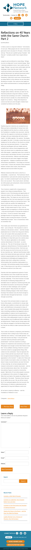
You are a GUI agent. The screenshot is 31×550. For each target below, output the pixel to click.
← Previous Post (7, 407)
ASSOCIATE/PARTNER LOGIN (15, 545)
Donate (17, 18)
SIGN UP (8, 537)
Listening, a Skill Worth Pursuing (12, 496)
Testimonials (6, 15)
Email (3, 458)
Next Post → (25, 407)
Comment (4, 422)
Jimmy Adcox (11, 398)
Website (3, 463)
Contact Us (14, 15)
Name (3, 452)
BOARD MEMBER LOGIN (15, 541)
